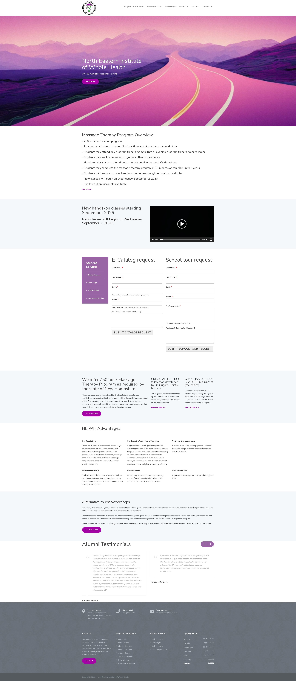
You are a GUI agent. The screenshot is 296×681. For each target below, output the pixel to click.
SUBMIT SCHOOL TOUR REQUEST (189, 349)
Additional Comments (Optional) (126, 312)
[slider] (180, 239)
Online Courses (158, 639)
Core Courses (123, 642)
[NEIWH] (89, 8)
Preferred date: (173, 306)
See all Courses (91, 414)
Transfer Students (125, 656)
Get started (90, 81)
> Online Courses (93, 275)
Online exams (157, 646)
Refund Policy (123, 660)
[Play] (153, 240)
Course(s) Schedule (159, 649)
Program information (134, 6)
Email (115, 287)
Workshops (170, 6)
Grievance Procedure (126, 663)
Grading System (124, 653)
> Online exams (92, 290)
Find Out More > (158, 407)
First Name (117, 268)
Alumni (195, 6)
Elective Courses (125, 646)
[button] (182, 224)
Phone (115, 299)
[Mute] (207, 240)
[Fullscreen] (211, 240)
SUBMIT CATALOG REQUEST (132, 332)
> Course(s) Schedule (95, 298)
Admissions (122, 639)
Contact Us (207, 6)
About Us (183, 6)
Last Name (117, 277)
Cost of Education (125, 649)
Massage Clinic (154, 6)
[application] (182, 224)
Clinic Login (92, 282)
